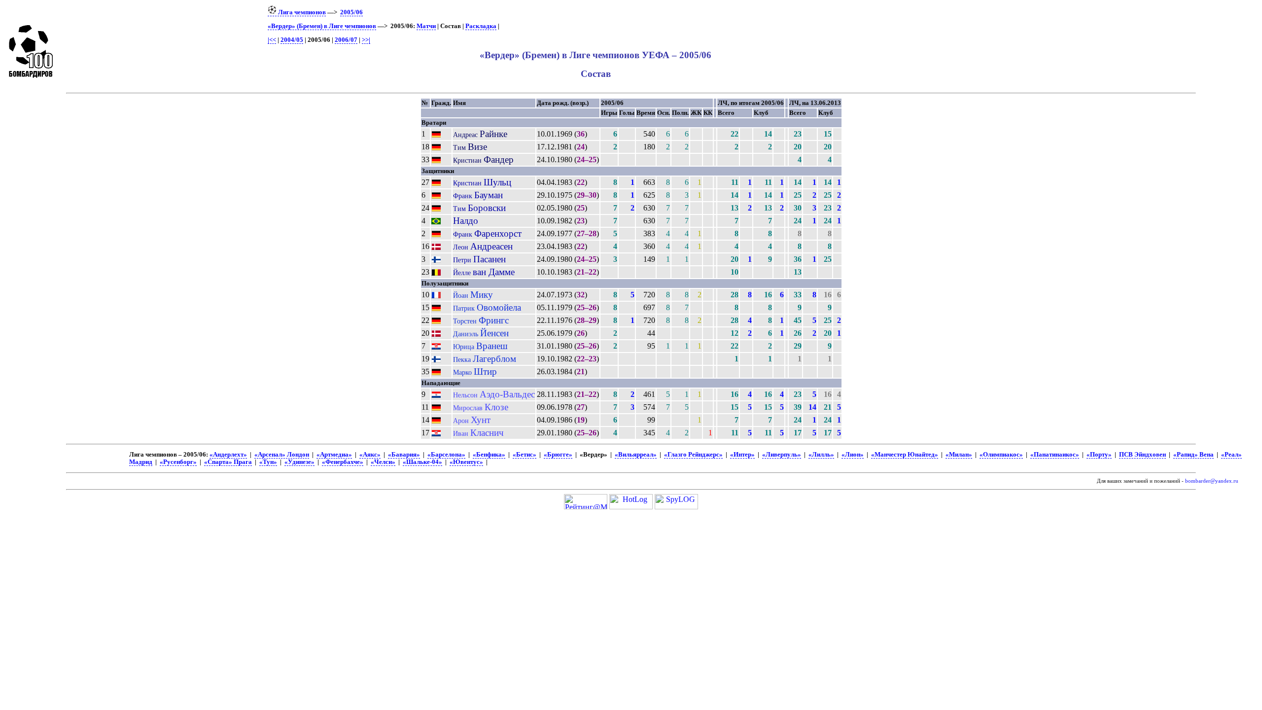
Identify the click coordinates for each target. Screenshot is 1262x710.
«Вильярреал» (636, 454)
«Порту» (1099, 454)
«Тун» (268, 462)
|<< (272, 39)
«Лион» (852, 454)
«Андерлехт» (228, 454)
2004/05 (291, 39)
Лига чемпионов (301, 12)
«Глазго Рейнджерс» (693, 454)
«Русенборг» (178, 462)
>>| (366, 39)
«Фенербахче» (342, 462)
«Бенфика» (489, 454)
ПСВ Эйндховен (1142, 454)
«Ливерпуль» (781, 454)
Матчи (426, 26)
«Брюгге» (558, 454)
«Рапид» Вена (1193, 454)
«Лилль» (821, 454)
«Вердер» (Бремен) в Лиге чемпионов (322, 26)
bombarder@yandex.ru (1211, 481)
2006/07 (346, 39)
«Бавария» (404, 454)
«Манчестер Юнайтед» (904, 454)
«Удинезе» (299, 462)
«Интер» (742, 454)
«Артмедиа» (334, 454)
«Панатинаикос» (1054, 454)
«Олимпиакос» (1001, 454)
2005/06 (351, 12)
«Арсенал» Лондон (281, 454)
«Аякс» (370, 454)
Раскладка (480, 26)
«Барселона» (446, 454)
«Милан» (959, 454)
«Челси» (383, 462)
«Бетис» (524, 454)
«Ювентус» (466, 462)
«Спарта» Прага (228, 462)
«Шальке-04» (422, 462)
